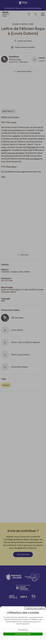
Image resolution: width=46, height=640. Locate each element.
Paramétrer (23, 630)
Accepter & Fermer (23, 634)
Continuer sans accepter (35, 608)
